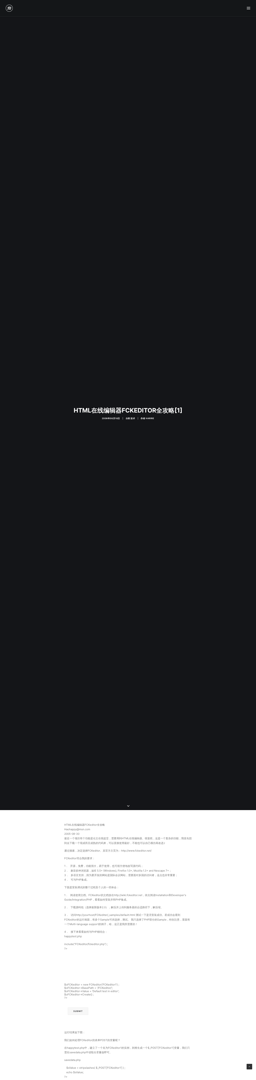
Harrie (150, 418)
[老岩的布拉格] (9, 8)
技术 (133, 418)
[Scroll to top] (249, 1066)
